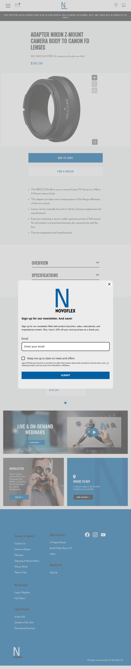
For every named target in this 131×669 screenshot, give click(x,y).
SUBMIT (65, 375)
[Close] (109, 284)
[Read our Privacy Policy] (108, 363)
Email (25, 338)
